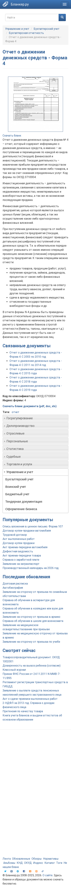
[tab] (35, 418)
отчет (15, 412)
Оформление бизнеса (21, 509)
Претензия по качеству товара (23, 711)
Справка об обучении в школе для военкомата (33, 621)
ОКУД (28, 862)
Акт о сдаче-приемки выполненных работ (30, 698)
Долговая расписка (15, 583)
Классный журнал (14, 669)
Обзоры (37, 858)
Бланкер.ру (20, 4)
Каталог (49, 862)
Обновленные (21, 858)
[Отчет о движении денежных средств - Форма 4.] (35, 104)
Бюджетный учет (17, 494)
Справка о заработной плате (21, 559)
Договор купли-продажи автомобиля (27, 530)
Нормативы (51, 858)
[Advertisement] (35, 771)
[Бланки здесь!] (5, 4)
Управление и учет (17, 28)
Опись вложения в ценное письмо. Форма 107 (33, 526)
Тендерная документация (23, 501)
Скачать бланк (12, 135)
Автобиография (13, 587)
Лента (7, 858)
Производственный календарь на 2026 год (31, 568)
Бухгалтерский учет (46, 28)
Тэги (59, 862)
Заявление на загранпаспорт (21, 563)
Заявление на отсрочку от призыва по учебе (31, 641)
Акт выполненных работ (19, 539)
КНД (20, 862)
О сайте (48, 875)
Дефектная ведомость (18, 551)
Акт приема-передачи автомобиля (25, 547)
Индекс (38, 862)
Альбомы (9, 862)
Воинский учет (15, 486)
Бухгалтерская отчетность (26, 33)
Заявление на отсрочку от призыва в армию (31, 616)
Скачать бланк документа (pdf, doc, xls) (30, 406)
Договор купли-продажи (18, 543)
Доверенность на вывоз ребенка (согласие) (31, 665)
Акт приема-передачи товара (22, 555)
